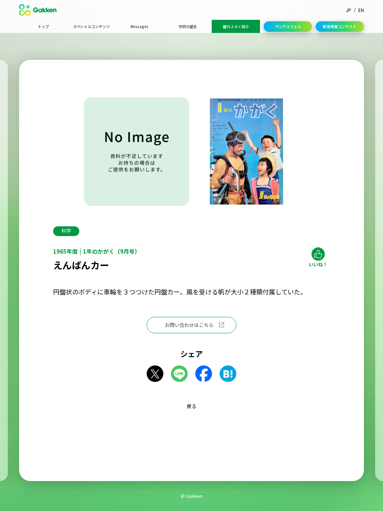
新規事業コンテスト (339, 26)
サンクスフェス (288, 26)
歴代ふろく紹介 (236, 26)
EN (361, 10)
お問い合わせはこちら (189, 324)
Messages (139, 26)
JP (348, 10)
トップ (43, 26)
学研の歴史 (187, 26)
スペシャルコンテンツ (91, 26)
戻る (191, 406)
